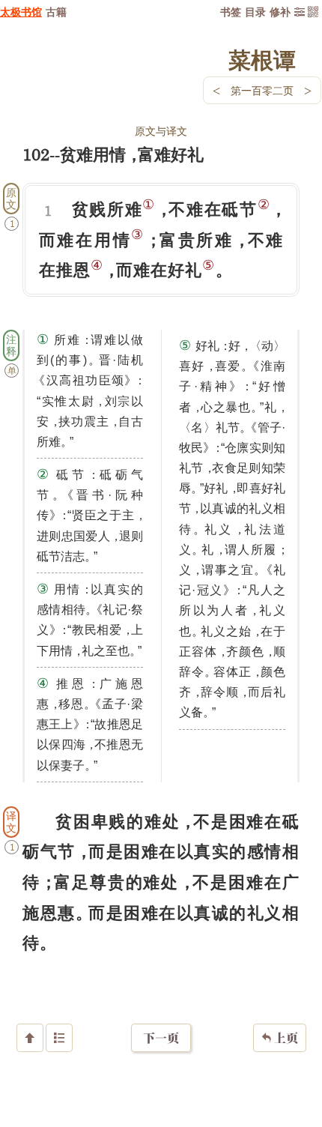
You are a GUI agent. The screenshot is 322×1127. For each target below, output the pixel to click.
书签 (230, 11)
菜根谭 (262, 59)
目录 (255, 11)
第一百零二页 (262, 90)
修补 (280, 11)
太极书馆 (21, 11)
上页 (279, 1038)
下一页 (161, 1038)
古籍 (56, 11)
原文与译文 (161, 131)
